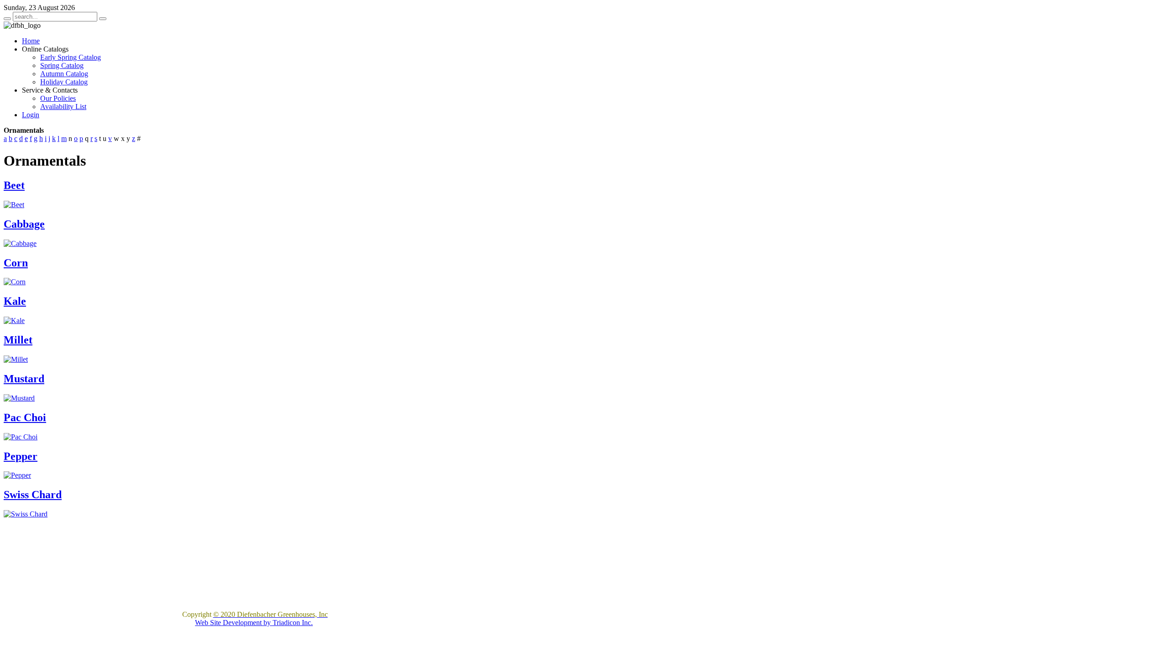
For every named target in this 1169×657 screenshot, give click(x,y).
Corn (16, 263)
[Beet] (14, 205)
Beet (14, 185)
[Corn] (15, 282)
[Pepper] (17, 475)
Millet (18, 340)
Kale (15, 301)
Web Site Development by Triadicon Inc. (254, 622)
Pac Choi (25, 417)
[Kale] (14, 320)
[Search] (7, 18)
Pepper (20, 456)
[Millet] (16, 359)
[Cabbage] (20, 243)
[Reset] (102, 18)
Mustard (24, 379)
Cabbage (24, 224)
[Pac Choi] (20, 437)
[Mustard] (19, 398)
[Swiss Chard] (25, 514)
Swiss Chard (33, 495)
